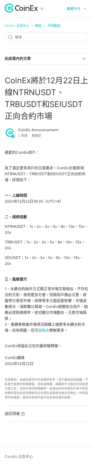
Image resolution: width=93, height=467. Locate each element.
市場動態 (54, 25)
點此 (45, 330)
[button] (41, 8)
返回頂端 (12, 413)
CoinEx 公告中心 (17, 25)
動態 (38, 25)
